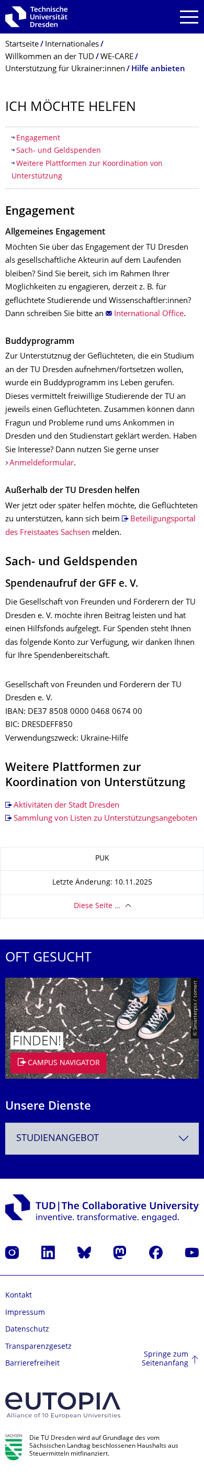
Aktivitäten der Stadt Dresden (66, 806)
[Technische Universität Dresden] (36, 17)
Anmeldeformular (41, 463)
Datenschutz (27, 1329)
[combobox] (102, 1139)
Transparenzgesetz (38, 1347)
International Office (149, 314)
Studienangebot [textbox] (57, 1138)
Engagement (38, 138)
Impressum (25, 1313)
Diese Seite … (97, 906)
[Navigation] (189, 17)
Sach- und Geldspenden (58, 151)
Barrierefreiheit (32, 1363)
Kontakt (18, 1295)
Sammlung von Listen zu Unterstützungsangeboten (105, 819)
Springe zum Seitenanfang (165, 1359)
